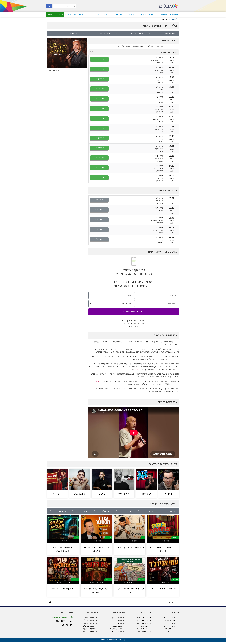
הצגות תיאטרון (130, 14)
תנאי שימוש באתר (168, 41)
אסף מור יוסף (124, 493)
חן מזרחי (57, 493)
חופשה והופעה (70, 14)
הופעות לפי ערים (143, 620)
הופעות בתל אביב (88, 623)
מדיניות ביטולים (169, 623)
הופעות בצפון (117, 617)
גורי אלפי (138, 369)
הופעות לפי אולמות (142, 626)
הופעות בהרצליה (89, 620)
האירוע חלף (99, 200)
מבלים (177, 19)
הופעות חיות (142, 14)
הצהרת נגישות (170, 629)
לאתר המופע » (99, 59)
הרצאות (89, 14)
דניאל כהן (101, 493)
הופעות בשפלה (116, 626)
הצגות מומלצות (143, 631)
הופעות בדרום (117, 631)
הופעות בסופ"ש (143, 617)
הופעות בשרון (117, 620)
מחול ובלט (107, 14)
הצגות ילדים (153, 14)
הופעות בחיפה (90, 617)
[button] (133, 41)
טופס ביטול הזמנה (168, 617)
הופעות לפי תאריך (142, 623)
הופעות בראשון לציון (88, 629)
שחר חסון (146, 493)
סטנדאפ (164, 14)
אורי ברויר (168, 493)
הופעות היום (174, 14)
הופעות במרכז (116, 623)
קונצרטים (97, 14)
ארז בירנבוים (80, 493)
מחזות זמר (118, 14)
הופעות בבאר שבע (88, 631)
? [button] (91, 52)
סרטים (81, 14)
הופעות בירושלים (116, 629)
